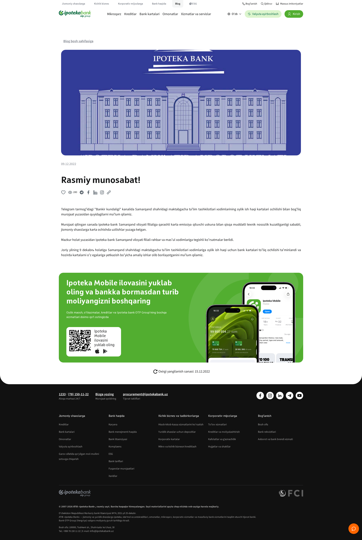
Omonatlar (170, 14)
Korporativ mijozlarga (130, 4)
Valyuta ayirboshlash (70, 447)
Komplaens (115, 447)
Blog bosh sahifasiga (78, 41)
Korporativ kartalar (169, 439)
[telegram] (289, 395)
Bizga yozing (104, 394)
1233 (62, 394)
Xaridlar (113, 476)
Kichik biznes (101, 4)
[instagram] (270, 395)
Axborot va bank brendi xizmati (275, 439)
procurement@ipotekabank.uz (145, 394)
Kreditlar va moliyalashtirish (224, 432)
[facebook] (260, 395)
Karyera (113, 424)
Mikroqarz (114, 14)
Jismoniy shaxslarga (73, 4)
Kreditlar (130, 14)
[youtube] (299, 395)
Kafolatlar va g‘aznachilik (222, 439)
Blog (177, 4)
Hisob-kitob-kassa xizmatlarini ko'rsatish (180, 424)
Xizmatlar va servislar (196, 14)
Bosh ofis (263, 424)
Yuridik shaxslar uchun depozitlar (177, 432)
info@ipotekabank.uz (102, 531)
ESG (194, 4)
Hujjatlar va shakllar (219, 447)
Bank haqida (159, 4)
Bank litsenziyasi (118, 439)
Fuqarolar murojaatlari (121, 469)
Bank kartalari (150, 14)
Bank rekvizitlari (267, 432)
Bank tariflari (116, 461)
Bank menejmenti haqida (123, 432)
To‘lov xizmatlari (217, 424)
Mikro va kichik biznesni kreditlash (177, 447)
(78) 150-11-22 (78, 394)
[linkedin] (280, 395)
